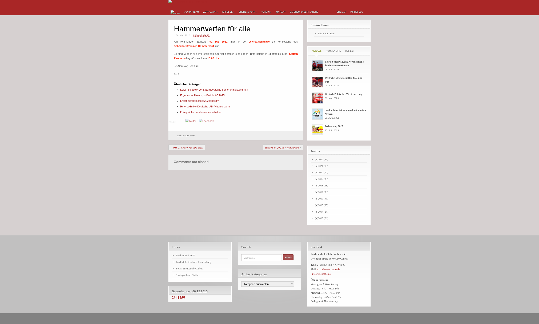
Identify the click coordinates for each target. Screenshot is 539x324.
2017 (323, 192)
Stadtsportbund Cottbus (188, 275)
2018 (323, 185)
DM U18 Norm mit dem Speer (188, 147)
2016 (323, 198)
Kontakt (281, 12)
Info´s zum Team (326, 33)
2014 (323, 211)
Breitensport (248, 12)
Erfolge (228, 12)
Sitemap (341, 12)
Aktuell (317, 51)
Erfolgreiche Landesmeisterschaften (200, 112)
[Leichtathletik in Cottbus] (187, 2)
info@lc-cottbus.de (321, 273)
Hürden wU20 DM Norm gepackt (282, 147)
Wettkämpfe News (186, 135)
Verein (266, 12)
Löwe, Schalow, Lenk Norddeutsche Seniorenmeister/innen (214, 89)
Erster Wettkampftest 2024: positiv (199, 100)
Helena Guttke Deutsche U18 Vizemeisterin (205, 106)
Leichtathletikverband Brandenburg (193, 262)
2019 (323, 179)
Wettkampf (210, 12)
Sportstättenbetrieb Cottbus (189, 268)
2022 (323, 159)
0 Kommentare (201, 35)
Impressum (356, 12)
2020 (323, 172)
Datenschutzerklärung (304, 12)
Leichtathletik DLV (185, 255)
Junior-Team (191, 12)
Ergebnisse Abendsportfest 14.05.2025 (202, 95)
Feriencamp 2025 (334, 126)
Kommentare (333, 51)
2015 (323, 205)
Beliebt (349, 51)
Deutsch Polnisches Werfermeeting (343, 94)
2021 (323, 165)
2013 (323, 218)
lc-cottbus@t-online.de (328, 269)
